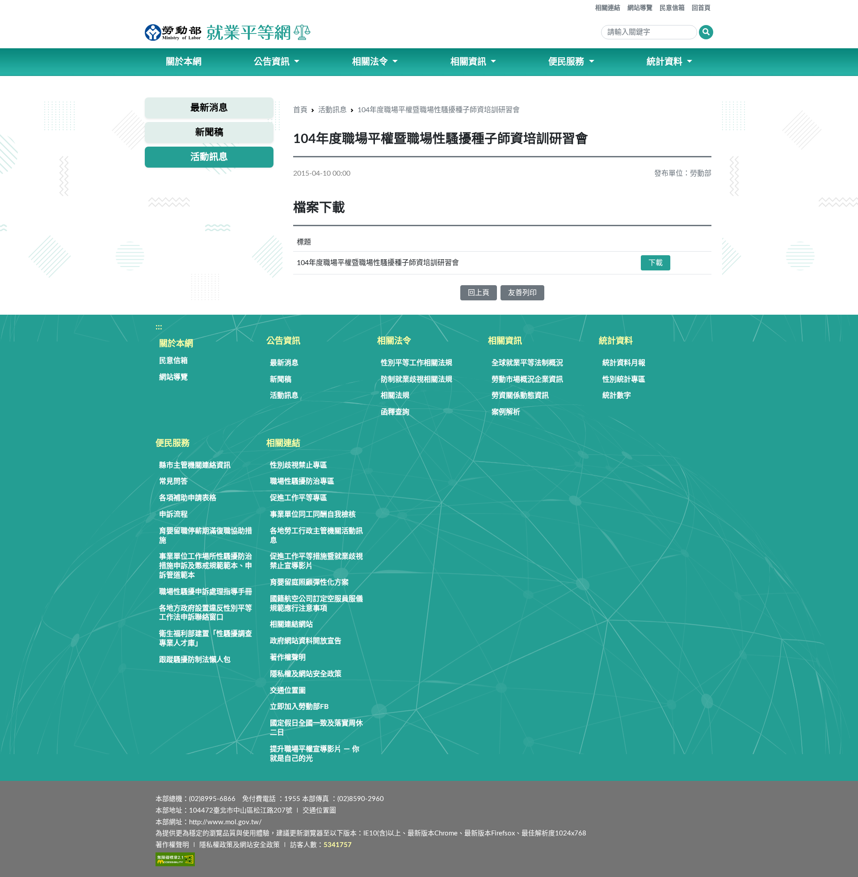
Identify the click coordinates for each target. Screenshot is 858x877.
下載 (655, 262)
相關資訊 (505, 341)
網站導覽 (639, 8)
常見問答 (173, 481)
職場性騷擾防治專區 (302, 481)
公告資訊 (283, 341)
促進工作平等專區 (298, 498)
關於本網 (176, 344)
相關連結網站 (291, 624)
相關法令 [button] (371, 62)
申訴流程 (173, 514)
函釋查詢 (395, 412)
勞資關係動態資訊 (520, 395)
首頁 (300, 110)
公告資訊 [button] (273, 62)
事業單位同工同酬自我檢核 (313, 514)
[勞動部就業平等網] (228, 32)
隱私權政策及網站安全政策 (239, 845)
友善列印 (522, 292)
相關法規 (395, 395)
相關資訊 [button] (469, 62)
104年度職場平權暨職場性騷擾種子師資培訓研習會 (439, 110)
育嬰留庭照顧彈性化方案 (309, 582)
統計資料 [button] (666, 62)
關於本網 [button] (184, 62)
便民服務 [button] (567, 62)
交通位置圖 (288, 690)
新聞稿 (280, 379)
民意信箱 (672, 8)
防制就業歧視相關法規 (416, 379)
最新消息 (284, 363)
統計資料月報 (623, 363)
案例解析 (506, 412)
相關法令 (394, 341)
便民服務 (172, 443)
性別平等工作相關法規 (416, 363)
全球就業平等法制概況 (527, 363)
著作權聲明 (288, 657)
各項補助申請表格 (187, 498)
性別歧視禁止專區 (298, 465)
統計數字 (616, 395)
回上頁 (478, 292)
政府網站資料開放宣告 (305, 641)
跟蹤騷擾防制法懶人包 (195, 659)
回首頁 (701, 8)
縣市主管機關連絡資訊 (195, 465)
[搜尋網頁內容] (706, 32)
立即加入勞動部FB (299, 706)
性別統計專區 (623, 379)
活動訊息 (332, 110)
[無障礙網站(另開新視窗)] (175, 859)
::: (589, 4)
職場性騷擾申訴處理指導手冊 (205, 591)
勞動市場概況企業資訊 (527, 379)
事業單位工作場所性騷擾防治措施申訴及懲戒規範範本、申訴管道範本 (205, 566)
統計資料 (616, 341)
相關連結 (607, 8)
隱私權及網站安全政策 (305, 674)
